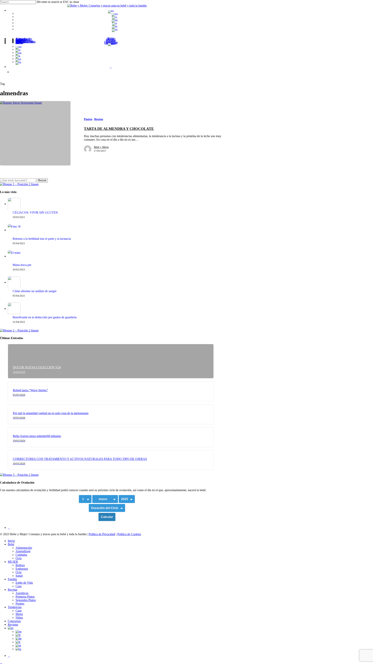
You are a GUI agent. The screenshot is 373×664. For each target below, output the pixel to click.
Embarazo (22, 568)
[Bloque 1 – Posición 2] (19, 184)
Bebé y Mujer (101, 147)
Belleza (20, 565)
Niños (19, 617)
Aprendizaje (23, 551)
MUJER (13, 561)
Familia (12, 579)
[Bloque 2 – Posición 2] (19, 330)
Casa (19, 586)
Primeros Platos (25, 596)
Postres (88, 119)
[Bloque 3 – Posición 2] (19, 474)
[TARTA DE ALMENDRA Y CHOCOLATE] (35, 133)
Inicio (11, 540)
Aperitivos (22, 593)
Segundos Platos (26, 600)
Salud (19, 575)
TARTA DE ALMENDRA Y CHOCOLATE (119, 129)
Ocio (19, 558)
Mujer (19, 614)
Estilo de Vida (24, 582)
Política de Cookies (129, 534)
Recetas (98, 119)
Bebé (11, 544)
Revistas (13, 624)
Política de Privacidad (102, 534)
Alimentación (24, 547)
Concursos (14, 621)
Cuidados (21, 554)
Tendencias (15, 607)
